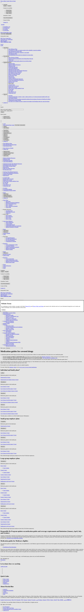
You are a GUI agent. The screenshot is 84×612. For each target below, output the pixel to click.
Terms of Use (28, 306)
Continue (3, 309)
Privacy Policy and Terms (38, 306)
